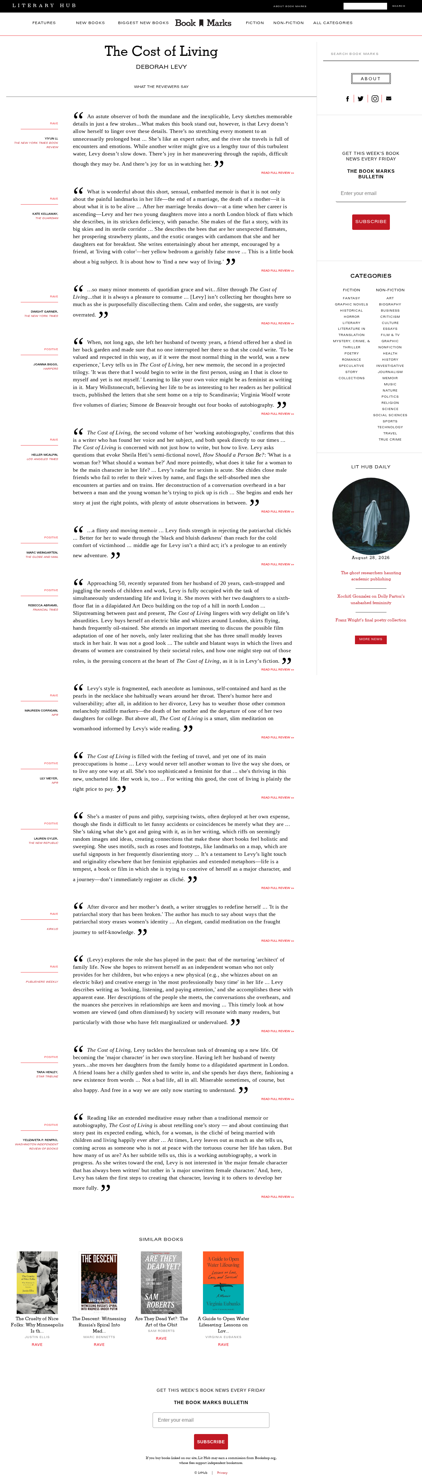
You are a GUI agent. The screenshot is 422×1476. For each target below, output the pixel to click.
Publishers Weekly (42, 982)
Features (44, 23)
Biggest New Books (143, 23)
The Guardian (46, 218)
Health (390, 354)
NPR (55, 715)
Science (390, 409)
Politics (390, 397)
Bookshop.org (265, 1458)
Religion (390, 403)
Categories (371, 276)
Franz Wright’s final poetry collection (370, 620)
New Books (90, 23)
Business (390, 311)
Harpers (50, 369)
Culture (390, 323)
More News (370, 639)
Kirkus (52, 929)
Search (398, 6)
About (371, 78)
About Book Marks (289, 7)
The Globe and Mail (41, 557)
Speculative (351, 366)
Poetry (351, 354)
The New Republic (43, 843)
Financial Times (45, 610)
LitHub (202, 1472)
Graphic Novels (351, 305)
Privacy (222, 1472)
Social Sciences (390, 415)
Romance (351, 360)
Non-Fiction (288, 23)
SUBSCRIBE (371, 222)
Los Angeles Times (42, 459)
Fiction (255, 23)
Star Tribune (47, 1077)
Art (390, 298)
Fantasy (351, 298)
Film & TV (390, 335)
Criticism (390, 317)
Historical (351, 311)
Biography (390, 305)
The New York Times (41, 316)
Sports (390, 422)
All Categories (333, 23)
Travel (390, 434)
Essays (390, 329)
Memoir (390, 378)
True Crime (390, 440)
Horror (352, 317)
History (390, 360)
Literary (352, 323)
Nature (390, 391)
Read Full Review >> (277, 173)
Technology (390, 427)
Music (390, 385)
